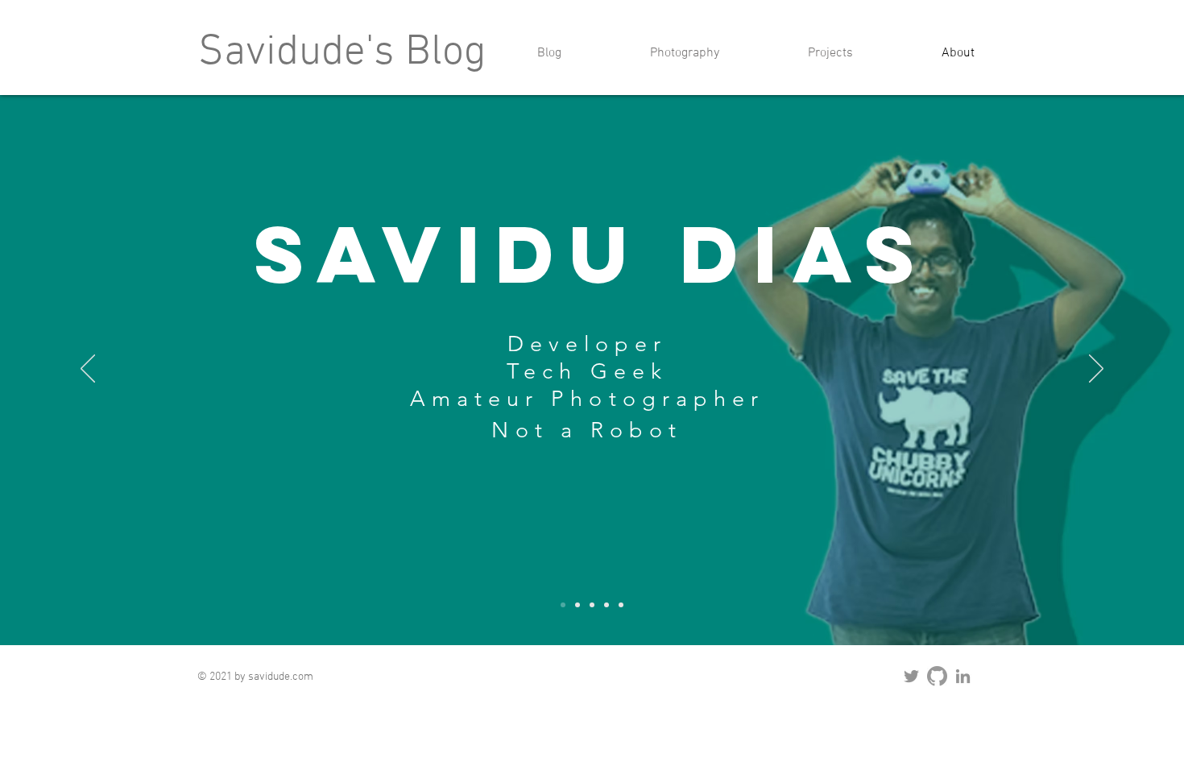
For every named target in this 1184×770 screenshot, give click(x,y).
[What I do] (577, 604)
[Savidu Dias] (563, 604)
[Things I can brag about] (606, 604)
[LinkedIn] (963, 676)
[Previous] (88, 369)
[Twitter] (911, 676)
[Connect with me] (621, 604)
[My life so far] (592, 604)
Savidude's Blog (342, 53)
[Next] (1096, 369)
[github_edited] (937, 676)
